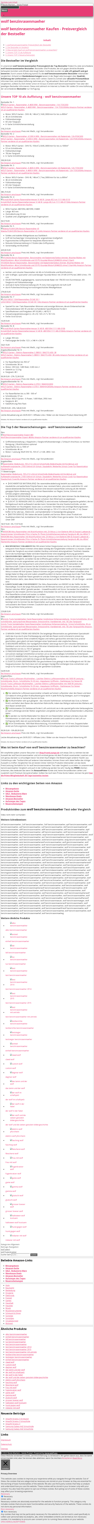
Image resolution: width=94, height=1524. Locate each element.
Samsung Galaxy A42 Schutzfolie (19, 1429)
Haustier (9, 1305)
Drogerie (9, 1293)
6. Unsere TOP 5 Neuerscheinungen (20, 55)
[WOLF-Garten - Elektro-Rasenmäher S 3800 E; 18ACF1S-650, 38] (28, 352)
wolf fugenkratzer (9, 1252)
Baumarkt (10, 1288)
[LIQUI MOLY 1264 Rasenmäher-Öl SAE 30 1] (20, 299)
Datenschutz (6, 1444)
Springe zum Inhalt (9, 2)
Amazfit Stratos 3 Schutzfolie (18, 1421)
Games (8, 1300)
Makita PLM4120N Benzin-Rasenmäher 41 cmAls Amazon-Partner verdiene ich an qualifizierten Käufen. (45, 231)
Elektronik (10, 1295)
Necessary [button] (5, 1494)
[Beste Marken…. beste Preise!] (14, 4)
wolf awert (5, 1249)
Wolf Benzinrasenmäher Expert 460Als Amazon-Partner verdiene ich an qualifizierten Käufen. (41, 437)
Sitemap (4, 1448)
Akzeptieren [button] (67, 1458)
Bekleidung (10, 1290)
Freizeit (9, 1298)
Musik (8, 1308)
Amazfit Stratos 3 (13, 1424)
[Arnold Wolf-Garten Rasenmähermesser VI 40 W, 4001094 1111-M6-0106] (33, 328)
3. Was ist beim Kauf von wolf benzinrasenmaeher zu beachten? (31, 50)
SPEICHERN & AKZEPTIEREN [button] (13, 1522)
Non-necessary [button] (7, 1509)
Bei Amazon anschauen (11, 131)
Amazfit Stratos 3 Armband (17, 1419)
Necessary (8, 1496)
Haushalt (9, 1303)
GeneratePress (51, 1453)
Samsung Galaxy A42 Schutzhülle (20, 1426)
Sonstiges (10, 1318)
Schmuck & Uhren (13, 1313)
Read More (77, 1458)
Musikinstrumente (13, 1310)
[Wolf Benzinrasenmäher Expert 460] (17, 435)
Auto (8, 1285)
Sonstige (9, 1316)
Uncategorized (12, 1321)
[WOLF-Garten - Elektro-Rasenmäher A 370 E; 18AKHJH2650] (27, 384)
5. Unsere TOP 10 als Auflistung (18, 52)
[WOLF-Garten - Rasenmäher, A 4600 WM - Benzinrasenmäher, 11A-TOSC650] (34, 104)
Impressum (6, 1440)
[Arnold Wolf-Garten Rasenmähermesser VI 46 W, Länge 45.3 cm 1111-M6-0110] (35, 199)
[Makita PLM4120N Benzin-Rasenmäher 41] (20, 228)
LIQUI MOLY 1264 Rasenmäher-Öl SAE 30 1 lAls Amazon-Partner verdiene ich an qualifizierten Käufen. (44, 302)
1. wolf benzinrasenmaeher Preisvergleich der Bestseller (28, 45)
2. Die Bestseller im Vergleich (17, 47)
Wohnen (9, 1323)
